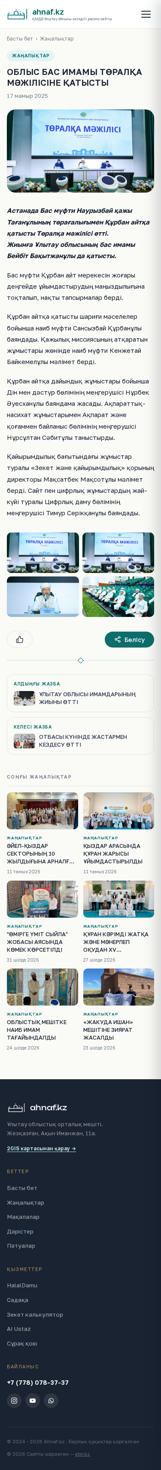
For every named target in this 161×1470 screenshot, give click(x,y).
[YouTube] (32, 1400)
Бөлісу (135, 639)
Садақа (17, 1299)
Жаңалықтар (56, 38)
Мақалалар (23, 1216)
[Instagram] (14, 1400)
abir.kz (82, 1454)
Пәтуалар (21, 1245)
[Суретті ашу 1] (43, 553)
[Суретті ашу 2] (118, 553)
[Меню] (146, 14)
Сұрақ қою (22, 1343)
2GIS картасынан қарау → (41, 1148)
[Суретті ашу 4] (118, 596)
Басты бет (20, 38)
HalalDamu (22, 1285)
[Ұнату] (20, 639)
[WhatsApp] (51, 1400)
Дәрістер (20, 1231)
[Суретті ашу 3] (43, 596)
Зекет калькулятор (35, 1314)
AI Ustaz (19, 1328)
